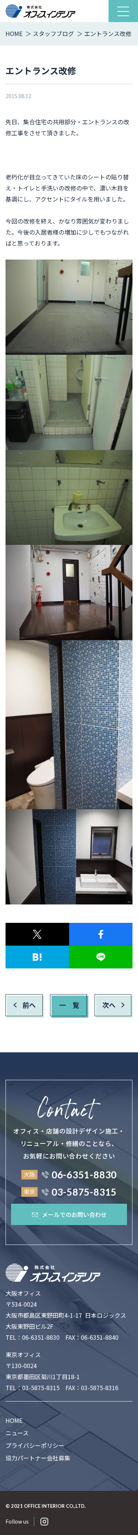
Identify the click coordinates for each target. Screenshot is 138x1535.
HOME (14, 1420)
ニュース (17, 1432)
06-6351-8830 (41, 1337)
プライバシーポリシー (35, 1445)
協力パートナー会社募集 (38, 1457)
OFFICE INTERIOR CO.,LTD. (55, 1506)
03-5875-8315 (41, 1387)
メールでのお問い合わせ (74, 1214)
